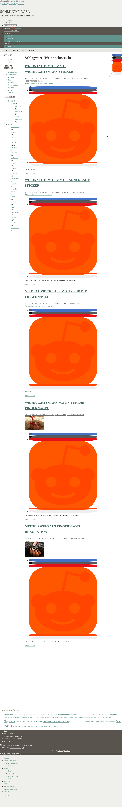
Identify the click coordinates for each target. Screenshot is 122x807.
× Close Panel (5, 796)
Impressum (8, 733)
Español (10, 20)
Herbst (13, 163)
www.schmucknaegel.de (17, 748)
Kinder (51, 717)
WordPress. (67, 751)
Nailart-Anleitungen (10, 760)
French (28, 538)
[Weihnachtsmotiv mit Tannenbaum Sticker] (38, 195)
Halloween (14, 158)
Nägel (13, 103)
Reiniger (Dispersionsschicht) (107, 721)
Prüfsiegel (11, 773)
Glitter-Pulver (113, 715)
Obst (12, 189)
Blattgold (24, 714)
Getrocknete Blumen (82, 714)
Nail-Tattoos (26, 721)
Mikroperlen (95, 717)
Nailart (28, 78)
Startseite (6, 758)
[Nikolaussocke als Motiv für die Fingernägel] (39, 306)
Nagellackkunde (12, 72)
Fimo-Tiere (50, 714)
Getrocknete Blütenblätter (102, 714)
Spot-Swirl (71, 78)
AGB (5, 731)
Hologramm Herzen (35, 717)
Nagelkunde (19, 106)
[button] (30, 88)
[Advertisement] (115, 108)
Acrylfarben (15, 127)
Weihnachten (38, 78)
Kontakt (7, 741)
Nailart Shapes (81, 721)
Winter (13, 222)
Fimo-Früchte (44, 714)
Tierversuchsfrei (26, 726)
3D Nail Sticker (8, 714)
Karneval (14, 173)
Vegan (32, 726)
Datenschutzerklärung (14, 738)
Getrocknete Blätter (92, 714)
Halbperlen (16, 717)
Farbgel (13, 137)
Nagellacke (18, 111)
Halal (11, 717)
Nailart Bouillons (36, 722)
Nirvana (60, 751)
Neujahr (13, 184)
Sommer (13, 202)
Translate (18, 28)
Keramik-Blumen (45, 717)
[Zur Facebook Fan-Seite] (20, 1)
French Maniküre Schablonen (64, 715)
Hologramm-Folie (25, 717)
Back (9, 766)
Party (13, 196)
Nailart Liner (60, 78)
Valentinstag (15, 212)
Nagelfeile (108, 717)
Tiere (12, 207)
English (10, 22)
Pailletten (96, 721)
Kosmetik (10, 101)
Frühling (14, 147)
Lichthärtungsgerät (58, 717)
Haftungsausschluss (13, 736)
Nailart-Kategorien (13, 763)
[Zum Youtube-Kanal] (3, 1)
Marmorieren (15, 178)
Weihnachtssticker (33, 81)
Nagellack (49, 78)
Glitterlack (6, 717)
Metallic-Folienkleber (86, 717)
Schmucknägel (15, 12)
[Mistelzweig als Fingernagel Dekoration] (34, 556)
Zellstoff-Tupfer (57, 726)
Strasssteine (82, 78)
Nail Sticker (89, 722)
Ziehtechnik (15, 228)
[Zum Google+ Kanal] (11, 1)
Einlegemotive (31, 714)
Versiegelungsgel (38, 726)
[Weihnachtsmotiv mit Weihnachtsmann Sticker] (39, 83)
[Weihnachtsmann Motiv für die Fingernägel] (34, 430)
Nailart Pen (79, 538)
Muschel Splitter (101, 717)
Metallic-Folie (76, 717)
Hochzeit (14, 168)
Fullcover (14, 153)
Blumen (13, 132)
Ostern (13, 191)
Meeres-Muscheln (68, 717)
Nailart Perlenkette (73, 721)
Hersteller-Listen (13, 776)
